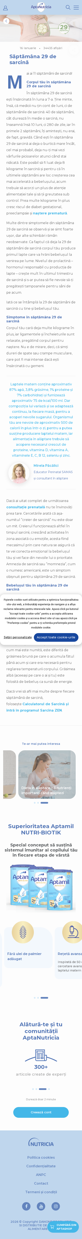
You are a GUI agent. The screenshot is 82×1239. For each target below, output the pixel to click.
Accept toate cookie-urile (56, 637)
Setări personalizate (18, 637)
